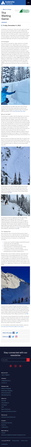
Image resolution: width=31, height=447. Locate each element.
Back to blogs (7, 9)
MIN (10, 192)
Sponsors (3, 425)
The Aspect (4, 405)
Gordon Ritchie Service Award (8, 411)
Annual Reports (5, 402)
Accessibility (4, 444)
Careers (3, 432)
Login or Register (5, 375)
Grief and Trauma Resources (8, 417)
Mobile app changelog (6, 390)
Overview (3, 400)
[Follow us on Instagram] (16, 337)
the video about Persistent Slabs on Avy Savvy (12, 326)
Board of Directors (5, 409)
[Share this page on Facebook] (13, 333)
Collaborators (4, 427)
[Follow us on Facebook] (9, 337)
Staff (2, 407)
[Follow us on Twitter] (13, 337)
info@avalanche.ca (6, 380)
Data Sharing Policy (6, 395)
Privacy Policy (15, 440)
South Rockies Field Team (19, 111)
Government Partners (6, 422)
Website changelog (6, 388)
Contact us (4, 382)
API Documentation (6, 392)
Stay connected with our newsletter (15, 354)
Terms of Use (24, 440)
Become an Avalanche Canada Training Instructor (13, 435)
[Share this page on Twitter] (17, 333)
